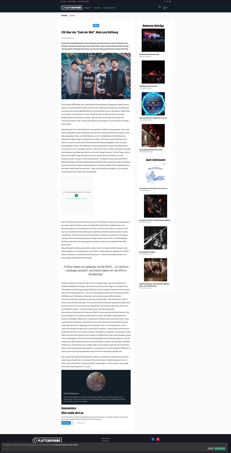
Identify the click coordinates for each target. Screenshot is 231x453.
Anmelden (66, 423)
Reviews (97, 8)
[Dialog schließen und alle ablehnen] (226, 444)
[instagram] (167, 1)
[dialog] (114, 447)
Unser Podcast (72, 1)
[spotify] (169, 1)
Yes (76, 195)
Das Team (63, 1)
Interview (96, 25)
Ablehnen (210, 448)
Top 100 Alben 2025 (83, 1)
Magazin (87, 8)
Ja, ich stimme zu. (220, 448)
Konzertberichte (109, 8)
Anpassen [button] (6, 448)
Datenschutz (105, 441)
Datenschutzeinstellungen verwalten (77, 198)
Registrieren (81, 423)
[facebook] (164, 1)
